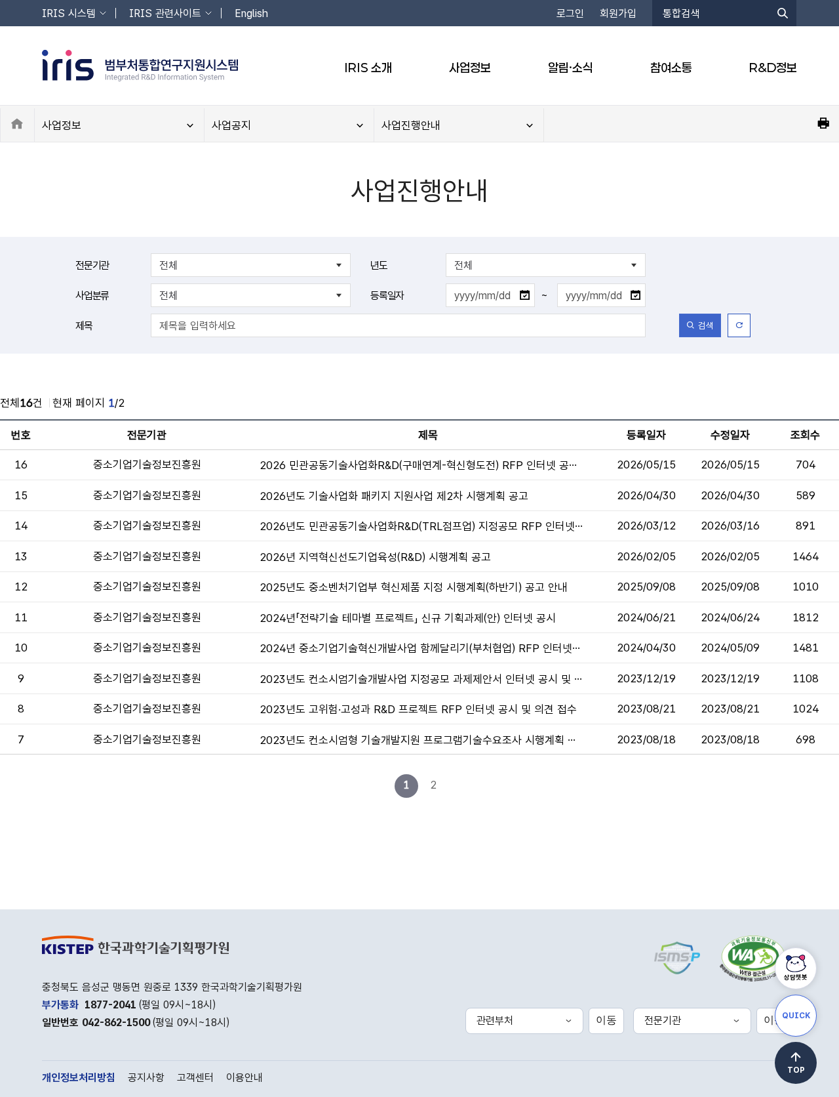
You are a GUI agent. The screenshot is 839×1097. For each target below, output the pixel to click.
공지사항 (146, 1077)
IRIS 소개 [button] (368, 67)
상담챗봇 (796, 977)
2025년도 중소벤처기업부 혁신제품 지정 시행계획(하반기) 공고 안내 (414, 587)
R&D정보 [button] (773, 67)
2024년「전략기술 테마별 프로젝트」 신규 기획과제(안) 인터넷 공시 (408, 618)
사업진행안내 (410, 125)
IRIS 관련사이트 (165, 13)
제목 (83, 326)
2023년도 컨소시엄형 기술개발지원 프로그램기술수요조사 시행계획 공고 (421, 740)
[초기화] (739, 325)
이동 (606, 1019)
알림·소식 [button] (570, 67)
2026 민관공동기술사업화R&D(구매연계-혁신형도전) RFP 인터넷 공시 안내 (421, 465)
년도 (378, 265)
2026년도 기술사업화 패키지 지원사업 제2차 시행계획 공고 (394, 496)
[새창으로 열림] (753, 955)
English (251, 13)
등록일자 (387, 295)
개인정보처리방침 (78, 1077)
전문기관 (92, 265)
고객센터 (195, 1077)
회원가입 (618, 13)
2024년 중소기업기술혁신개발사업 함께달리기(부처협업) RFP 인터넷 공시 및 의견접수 (421, 648)
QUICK (796, 1015)
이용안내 (244, 1077)
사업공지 (231, 125)
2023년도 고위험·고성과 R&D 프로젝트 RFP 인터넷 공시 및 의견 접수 (418, 709)
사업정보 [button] (470, 67)
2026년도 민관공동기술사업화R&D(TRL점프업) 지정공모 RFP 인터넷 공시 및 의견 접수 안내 (421, 526)
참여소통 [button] (671, 67)
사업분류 (92, 295)
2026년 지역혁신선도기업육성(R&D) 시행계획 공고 (375, 557)
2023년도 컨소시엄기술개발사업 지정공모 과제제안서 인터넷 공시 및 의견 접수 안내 (421, 679)
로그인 (570, 13)
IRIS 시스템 (69, 13)
